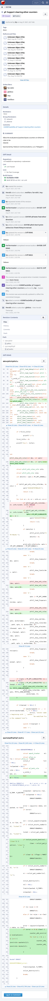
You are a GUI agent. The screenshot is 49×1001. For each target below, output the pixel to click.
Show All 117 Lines (24, 732)
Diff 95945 (29, 233)
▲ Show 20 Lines (11, 425)
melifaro (10, 99)
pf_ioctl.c (10, 349)
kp (16, 22)
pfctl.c (9, 343)
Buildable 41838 (12, 178)
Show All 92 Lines (25, 367)
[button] (47, 2)
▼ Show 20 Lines (37, 367)
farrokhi (10, 88)
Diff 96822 (29, 255)
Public (17, 16)
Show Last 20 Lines (37, 732)
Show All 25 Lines (24, 897)
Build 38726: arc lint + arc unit (17, 180)
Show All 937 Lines (24, 425)
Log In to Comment (13, 995)
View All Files (24, 80)
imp (8, 96)
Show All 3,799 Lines (24, 987)
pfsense (9, 122)
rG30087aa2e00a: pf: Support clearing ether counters (22, 127)
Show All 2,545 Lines (25, 743)
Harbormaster (11, 208)
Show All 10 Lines (24, 646)
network (9, 119)
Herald (8, 192)
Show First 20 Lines (12, 367)
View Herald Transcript (14, 195)
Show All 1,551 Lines (24, 549)
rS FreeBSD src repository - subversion (16, 161)
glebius (10, 92)
